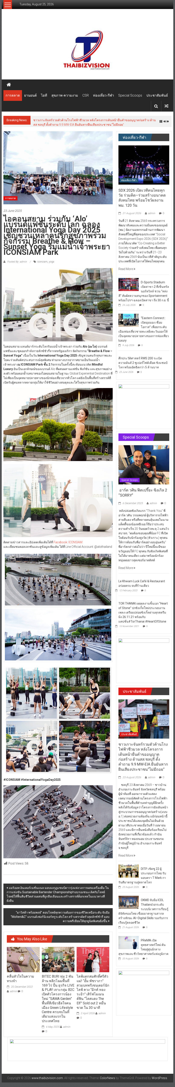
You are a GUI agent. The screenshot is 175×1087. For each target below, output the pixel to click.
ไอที (44, 95)
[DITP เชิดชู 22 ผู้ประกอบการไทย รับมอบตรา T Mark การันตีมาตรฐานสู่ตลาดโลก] (128, 870)
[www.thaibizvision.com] (87, 48)
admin (13, 991)
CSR (85, 95)
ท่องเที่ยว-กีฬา (103, 95)
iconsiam (42, 261)
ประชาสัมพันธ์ (157, 95)
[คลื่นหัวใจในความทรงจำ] (23, 959)
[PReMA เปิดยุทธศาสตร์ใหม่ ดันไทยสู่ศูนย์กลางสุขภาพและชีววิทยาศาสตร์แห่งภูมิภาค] (128, 942)
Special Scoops (130, 95)
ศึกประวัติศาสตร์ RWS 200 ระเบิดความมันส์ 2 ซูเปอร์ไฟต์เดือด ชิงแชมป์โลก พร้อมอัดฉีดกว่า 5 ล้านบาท (143, 363)
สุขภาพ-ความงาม (64, 95)
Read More (126, 269)
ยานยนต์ (30, 95)
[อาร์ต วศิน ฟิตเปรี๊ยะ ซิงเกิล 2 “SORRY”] (143, 464)
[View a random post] (166, 106)
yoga (51, 261)
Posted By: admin (17, 261)
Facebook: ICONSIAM (68, 542)
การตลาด (13, 95)
